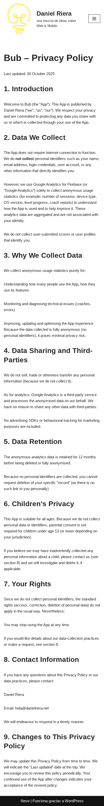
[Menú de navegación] (94, 18)
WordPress (74, 801)
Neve (25, 801)
